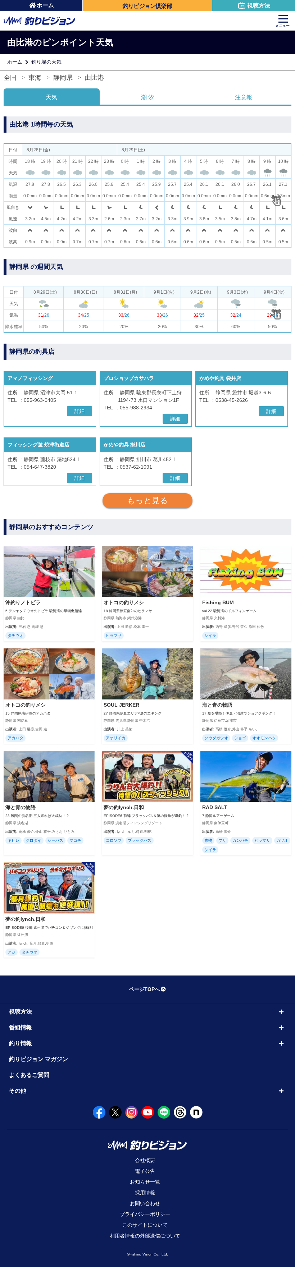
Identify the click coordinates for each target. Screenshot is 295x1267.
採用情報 (145, 1192)
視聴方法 (258, 6)
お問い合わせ (145, 1203)
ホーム (45, 5)
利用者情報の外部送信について (145, 1236)
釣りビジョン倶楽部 (147, 6)
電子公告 (145, 1171)
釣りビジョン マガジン (38, 1059)
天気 (51, 97)
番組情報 (20, 1027)
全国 (10, 77)
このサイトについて (145, 1225)
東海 (34, 77)
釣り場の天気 (46, 62)
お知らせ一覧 (145, 1182)
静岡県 (63, 77)
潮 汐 (147, 97)
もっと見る (147, 500)
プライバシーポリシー (145, 1214)
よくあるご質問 (29, 1075)
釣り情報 (20, 1043)
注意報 (243, 97)
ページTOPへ (144, 989)
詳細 (79, 411)
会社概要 (145, 1160)
